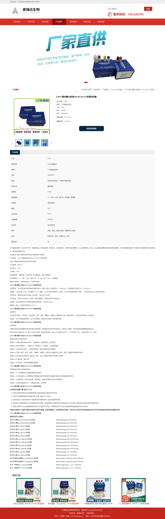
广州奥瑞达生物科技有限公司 (70, 498)
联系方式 (87, 22)
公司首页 (17, 22)
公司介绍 (31, 22)
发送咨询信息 (91, 117)
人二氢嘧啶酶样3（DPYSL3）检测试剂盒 (133, 492)
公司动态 (45, 22)
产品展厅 (59, 22)
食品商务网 (90, 501)
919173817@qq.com (77, 504)
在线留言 (101, 22)
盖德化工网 (80, 501)
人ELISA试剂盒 (116, 78)
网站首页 (97, 78)
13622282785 (136, 14)
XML (101, 498)
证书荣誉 (73, 22)
